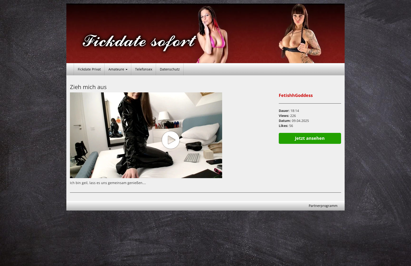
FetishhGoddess (296, 95)
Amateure (116, 69)
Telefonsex (143, 69)
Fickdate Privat (89, 69)
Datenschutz (170, 69)
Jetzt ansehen (310, 138)
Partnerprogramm (323, 205)
